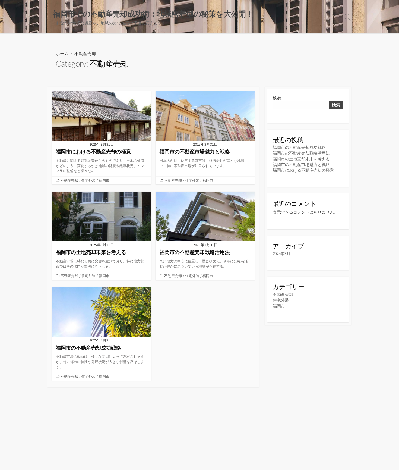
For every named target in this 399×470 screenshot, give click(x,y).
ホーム (62, 53)
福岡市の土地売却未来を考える (301, 158)
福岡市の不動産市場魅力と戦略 (301, 164)
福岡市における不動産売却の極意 (303, 170)
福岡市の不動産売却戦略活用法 (301, 153)
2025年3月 (281, 253)
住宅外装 (88, 180)
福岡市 (104, 180)
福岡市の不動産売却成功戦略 (299, 147)
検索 (277, 97)
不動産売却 (69, 180)
